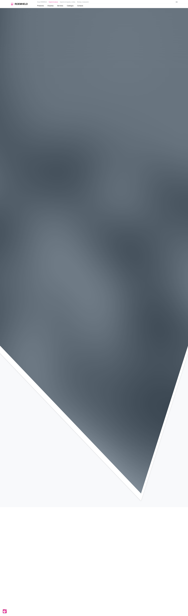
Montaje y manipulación (83, 2)
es (177, 2)
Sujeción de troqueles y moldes (67, 2)
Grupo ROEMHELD (42, 2)
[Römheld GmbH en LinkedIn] (169, 2)
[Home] (19, 4)
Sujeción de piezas (53, 2)
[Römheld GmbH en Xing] (171, 2)
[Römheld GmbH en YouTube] (167, 2)
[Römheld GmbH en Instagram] (174, 2)
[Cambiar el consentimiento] (4, 611)
